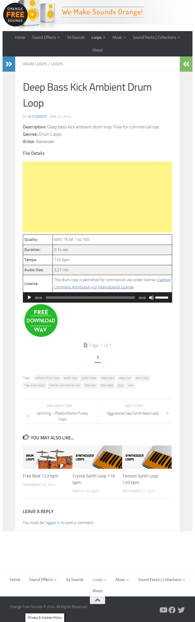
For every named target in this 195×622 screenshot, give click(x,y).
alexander (37, 116)
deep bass (107, 378)
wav (131, 385)
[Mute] (151, 297)
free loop (90, 385)
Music (117, 37)
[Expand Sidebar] (9, 64)
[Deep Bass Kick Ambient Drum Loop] (41, 335)
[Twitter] (181, 610)
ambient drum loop (47, 378)
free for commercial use (65, 385)
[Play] (29, 297)
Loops (97, 37)
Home (20, 37)
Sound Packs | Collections (154, 37)
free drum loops (35, 385)
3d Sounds (76, 37)
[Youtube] (163, 610)
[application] (97, 298)
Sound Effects (44, 37)
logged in (52, 522)
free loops (107, 385)
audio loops (89, 378)
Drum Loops (35, 64)
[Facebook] (172, 610)
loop (120, 385)
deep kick (125, 378)
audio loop (70, 378)
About (97, 50)
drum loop (142, 378)
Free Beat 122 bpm (40, 475)
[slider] (162, 297)
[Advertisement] (97, 197)
